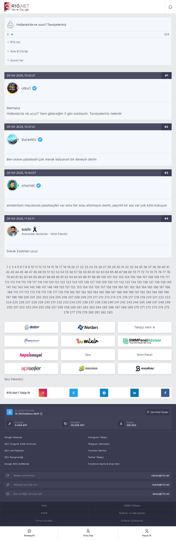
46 (26, 272)
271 (142, 307)
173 (32, 292)
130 (110, 282)
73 (147, 272)
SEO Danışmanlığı (13, 457)
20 (73, 267)
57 (75, 272)
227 (27, 302)
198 (14, 297)
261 (79, 307)
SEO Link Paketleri (14, 450)
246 (148, 302)
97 (89, 277)
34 (136, 267)
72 (142, 272)
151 (67, 287)
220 (148, 297)
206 (64, 297)
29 (114, 267)
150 (61, 287)
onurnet (28, 185)
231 (53, 302)
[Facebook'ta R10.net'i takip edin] (165, 393)
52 (53, 272)
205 (58, 297)
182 (83, 292)
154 (85, 287)
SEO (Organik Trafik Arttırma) (20, 443)
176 (49, 292)
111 (167, 277)
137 (151, 282)
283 (110, 312)
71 (138, 272)
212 (101, 297)
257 (54, 307)
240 (110, 302)
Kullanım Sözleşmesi (132, 520)
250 (9, 307)
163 (137, 287)
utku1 (26, 88)
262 (85, 307)
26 (100, 267)
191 (137, 292)
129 (104, 282)
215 (118, 297)
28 (109, 267)
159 (114, 287)
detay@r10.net (161, 493)
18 (64, 267)
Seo (88, 354)
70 (134, 272)
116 (29, 282)
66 (116, 272)
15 (52, 267)
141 (8, 287)
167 (161, 287)
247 (154, 302)
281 (97, 312)
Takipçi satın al (144, 327)
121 (57, 282)
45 (21, 272)
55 (67, 272)
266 (111, 307)
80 (12, 277)
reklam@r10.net (160, 475)
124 (74, 282)
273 (154, 307)
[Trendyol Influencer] (88, 341)
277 (72, 312)
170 (15, 292)
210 (89, 297)
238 (97, 302)
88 (48, 277)
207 (70, 297)
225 (15, 302)
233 (66, 302)
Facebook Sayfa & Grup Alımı (104, 463)
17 (60, 267)
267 (117, 307)
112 (7, 282)
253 (28, 307)
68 (125, 272)
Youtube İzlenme (97, 450)
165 (149, 287)
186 (107, 292)
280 (91, 312)
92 (66, 277)
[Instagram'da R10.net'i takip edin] (43, 393)
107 (144, 277)
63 (102, 272)
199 (20, 297)
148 (49, 287)
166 (155, 287)
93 (71, 277)
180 (72, 292)
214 (113, 297)
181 (78, 292)
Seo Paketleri (13, 379)
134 (133, 282)
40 (163, 267)
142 (14, 287)
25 (95, 267)
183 (89, 292)
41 (167, 267)
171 (21, 292)
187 (113, 292)
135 (139, 282)
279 (84, 312)
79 (8, 277)
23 (86, 267)
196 (166, 292)
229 (40, 302)
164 (143, 287)
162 (132, 287)
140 (168, 282)
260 (73, 307)
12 (40, 267)
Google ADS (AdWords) (16, 463)
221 (154, 297)
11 (36, 267)
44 (17, 272)
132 (121, 282)
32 (127, 267)
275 (166, 307)
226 (21, 302)
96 (85, 277)
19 (68, 267)
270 (136, 307)
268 (123, 307)
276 (66, 312)
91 (62, 277)
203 (45, 297)
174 (38, 292)
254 (35, 307)
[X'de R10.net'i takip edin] (73, 393)
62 (98, 272)
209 (83, 297)
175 (43, 292)
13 (44, 267)
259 (66, 307)
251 (15, 307)
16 (56, 267)
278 (78, 312)
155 (91, 287)
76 (160, 272)
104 (126, 277)
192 (142, 292)
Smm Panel (144, 354)
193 (148, 292)
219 (142, 297)
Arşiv (44, 505)
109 (156, 277)
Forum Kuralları (44, 520)
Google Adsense (13, 437)
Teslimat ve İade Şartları (132, 513)
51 (48, 272)
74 (151, 272)
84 (30, 277)
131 (115, 282)
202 (38, 297)
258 (60, 307)
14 (48, 267)
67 (121, 272)
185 (101, 292)
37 (149, 267)
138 (157, 282)
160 (120, 287)
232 (59, 302)
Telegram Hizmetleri (99, 443)
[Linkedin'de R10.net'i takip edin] (134, 393)
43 (12, 272)
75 (155, 272)
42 (8, 272)
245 (142, 302)
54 (62, 272)
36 (145, 267)
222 (161, 297)
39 (159, 267)
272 (148, 307)
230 (47, 302)
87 (44, 277)
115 (23, 282)
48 (35, 272)
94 (75, 277)
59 (85, 272)
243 (129, 302)
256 (47, 307)
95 (80, 277)
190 (131, 292)
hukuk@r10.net (160, 484)
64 (107, 272)
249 (167, 302)
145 (32, 287)
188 (119, 292)
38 (154, 267)
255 (41, 307)
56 (71, 272)
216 (124, 297)
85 (35, 277)
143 (20, 287)
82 (21, 277)
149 (55, 287)
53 (57, 272)
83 (26, 277)
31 (122, 267)
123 (68, 282)
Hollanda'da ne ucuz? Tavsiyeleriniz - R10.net (17, 6)
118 (40, 282)
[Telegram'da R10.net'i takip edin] (104, 393)
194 (154, 292)
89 (53, 277)
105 (132, 277)
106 (138, 277)
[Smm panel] (145, 341)
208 (77, 297)
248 (161, 302)
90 (58, 277)
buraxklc (29, 139)
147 (43, 287)
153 (79, 287)
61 (93, 272)
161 (126, 287)
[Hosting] (31, 327)
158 (108, 287)
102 (115, 277)
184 (95, 292)
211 (95, 297)
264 (98, 307)
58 (80, 272)
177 (55, 292)
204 (51, 297)
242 (123, 302)
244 (135, 302)
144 (26, 287)
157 (102, 287)
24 (91, 267)
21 (77, 267)
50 (44, 272)
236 (85, 302)
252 (22, 307)
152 (73, 287)
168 (167, 287)
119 (45, 282)
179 (66, 292)
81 (17, 277)
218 (136, 297)
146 (38, 287)
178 (60, 292)
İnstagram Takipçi (97, 437)
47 (30, 272)
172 (26, 292)
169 (9, 292)
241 (116, 302)
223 (167, 297)
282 (103, 312)
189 (125, 292)
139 (162, 282)
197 (8, 297)
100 (103, 277)
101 (109, 277)
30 (118, 267)
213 (107, 297)
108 (150, 277)
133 (127, 282)
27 (104, 267)
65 (112, 272)
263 (92, 307)
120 (51, 282)
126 (86, 282)
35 (141, 267)
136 (145, 282)
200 (26, 297)
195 (160, 292)
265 (104, 307)
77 (164, 272)
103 (121, 277)
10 (32, 267)
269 (130, 307)
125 (80, 282)
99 (98, 277)
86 (39, 277)
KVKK (44, 513)
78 (168, 272)
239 (104, 302)
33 (131, 267)
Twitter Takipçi (96, 457)
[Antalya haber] (88, 368)
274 (160, 307)
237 (91, 302)
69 (130, 272)
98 (94, 277)
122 (62, 282)
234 (72, 302)
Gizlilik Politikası (132, 505)
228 (34, 302)
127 (92, 282)
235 (78, 302)
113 (12, 282)
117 (34, 282)
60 (89, 272)
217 (130, 297)
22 (82, 267)
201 (32, 297)
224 (8, 302)
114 (18, 282)
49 (39, 272)
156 (96, 287)
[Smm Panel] (31, 354)
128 (98, 282)
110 (162, 277)
